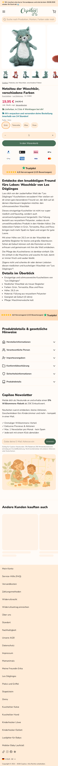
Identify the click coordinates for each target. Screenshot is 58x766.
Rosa (34, 125)
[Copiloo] (29, 12)
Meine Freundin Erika (12, 668)
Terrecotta (16, 125)
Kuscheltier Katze (10, 706)
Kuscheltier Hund (10, 714)
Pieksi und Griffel (10, 683)
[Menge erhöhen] (53, 135)
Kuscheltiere (6, 96)
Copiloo (5, 83)
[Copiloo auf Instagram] (7, 751)
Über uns (6, 614)
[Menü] (5, 11)
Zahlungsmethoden (11, 591)
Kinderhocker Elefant (12, 730)
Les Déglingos (18, 96)
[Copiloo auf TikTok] (3, 751)
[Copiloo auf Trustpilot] (14, 751)
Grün (6, 125)
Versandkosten (21, 105)
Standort (6, 622)
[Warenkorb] (53, 11)
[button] (29, 143)
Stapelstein (7, 691)
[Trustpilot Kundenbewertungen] (29, 168)
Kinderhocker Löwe (11, 722)
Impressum (7, 653)
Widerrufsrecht (9, 599)
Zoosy (5, 699)
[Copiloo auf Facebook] (11, 751)
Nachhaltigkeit (9, 630)
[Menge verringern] (5, 135)
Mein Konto (7, 568)
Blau (26, 125)
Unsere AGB (8, 637)
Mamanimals (8, 660)
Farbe (6, 120)
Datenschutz (8, 645)
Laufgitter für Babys (11, 737)
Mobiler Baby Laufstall (13, 745)
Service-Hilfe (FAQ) (11, 576)
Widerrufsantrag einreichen (15, 607)
